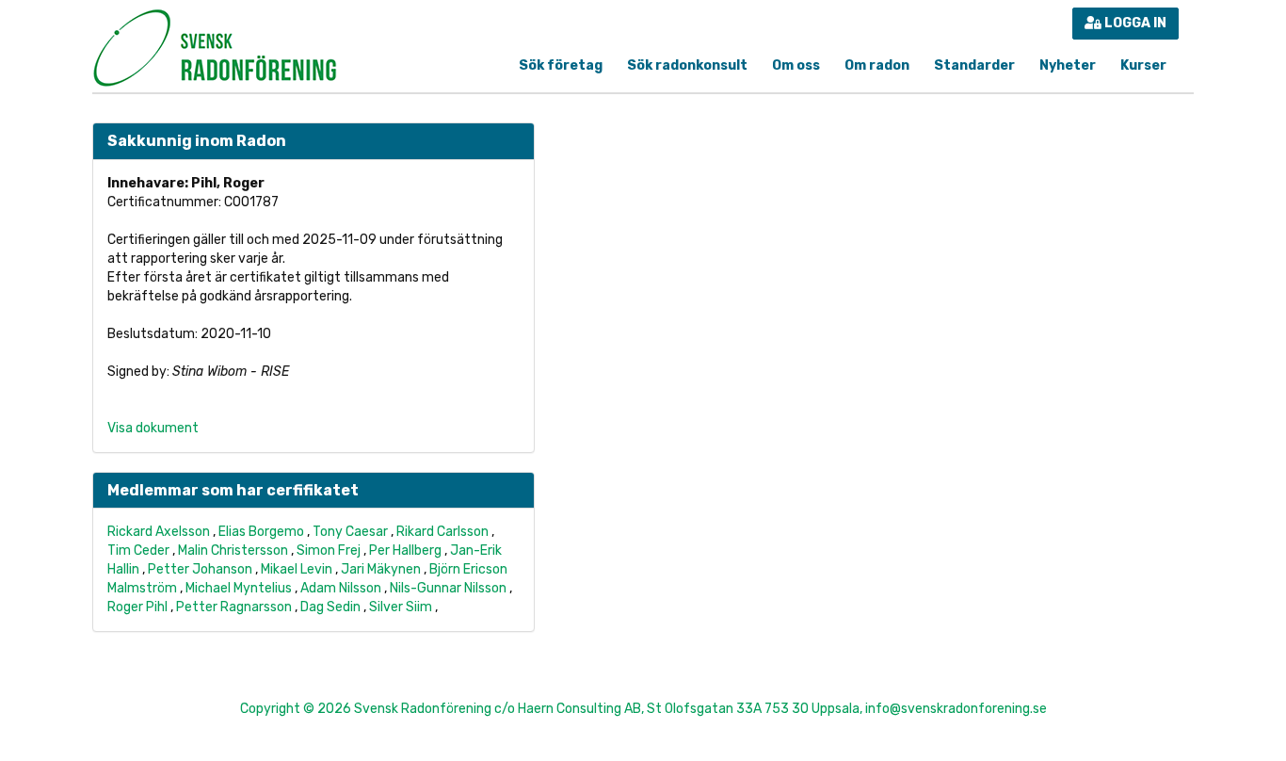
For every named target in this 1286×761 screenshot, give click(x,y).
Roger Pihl (137, 607)
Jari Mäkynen (381, 569)
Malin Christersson (233, 550)
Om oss (796, 65)
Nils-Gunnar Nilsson (448, 588)
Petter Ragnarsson (234, 607)
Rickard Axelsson (158, 532)
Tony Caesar (350, 532)
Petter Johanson (200, 569)
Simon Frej (329, 550)
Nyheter (1067, 65)
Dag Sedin (330, 607)
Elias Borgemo (261, 532)
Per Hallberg (405, 550)
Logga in (1133, 23)
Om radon (876, 65)
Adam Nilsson (340, 588)
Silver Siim (400, 607)
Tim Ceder (138, 550)
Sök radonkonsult (687, 65)
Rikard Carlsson (442, 532)
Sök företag (561, 65)
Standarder (974, 65)
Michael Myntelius (238, 588)
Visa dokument (153, 428)
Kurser (1143, 65)
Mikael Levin (296, 569)
